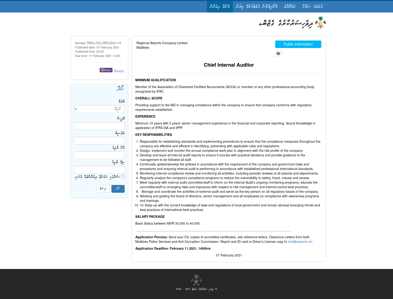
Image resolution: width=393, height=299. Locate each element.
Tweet (118, 71)
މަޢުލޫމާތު (289, 7)
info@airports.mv (300, 241)
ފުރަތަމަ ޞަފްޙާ (312, 7)
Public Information (298, 44)
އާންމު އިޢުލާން (219, 7)
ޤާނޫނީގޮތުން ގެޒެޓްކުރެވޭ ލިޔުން (256, 7)
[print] (278, 53)
